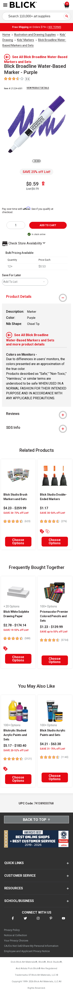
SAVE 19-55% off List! (16, 630)
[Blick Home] (23, 5)
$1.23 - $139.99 (51, 627)
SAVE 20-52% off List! (16, 750)
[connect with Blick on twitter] (25, 921)
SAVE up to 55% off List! (54, 631)
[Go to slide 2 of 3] (36, 160)
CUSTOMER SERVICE (20, 876)
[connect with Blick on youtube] (63, 921)
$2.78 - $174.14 (14, 625)
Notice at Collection (15, 935)
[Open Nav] (5, 5)
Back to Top (34, 819)
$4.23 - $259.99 (14, 508)
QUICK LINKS (14, 863)
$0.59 (32, 184)
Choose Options (18, 541)
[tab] (36, 297)
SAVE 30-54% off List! (52, 512)
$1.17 (44, 508)
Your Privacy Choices (16, 940)
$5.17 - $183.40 (14, 746)
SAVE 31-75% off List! (52, 748)
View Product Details (38, 88)
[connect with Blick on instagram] (38, 921)
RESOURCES (13, 888)
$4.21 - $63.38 (50, 744)
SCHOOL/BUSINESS (19, 901)
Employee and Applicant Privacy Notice (27, 951)
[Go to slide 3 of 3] (39, 160)
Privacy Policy (12, 929)
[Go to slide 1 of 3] (33, 160)
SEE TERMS (54, 27)
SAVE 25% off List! (36, 172)
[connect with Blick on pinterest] (51, 921)
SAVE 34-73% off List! (16, 512)
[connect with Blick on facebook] (13, 921)
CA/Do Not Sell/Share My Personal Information (31, 945)
